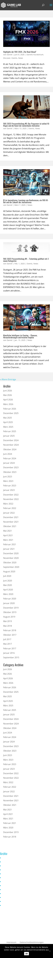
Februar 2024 (9, 458)
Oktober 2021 (9, 526)
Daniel (9, 54)
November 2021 (11, 521)
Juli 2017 (7, 639)
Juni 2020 (7, 580)
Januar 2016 (9, 653)
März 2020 (8, 594)
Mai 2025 (7, 417)
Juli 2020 (7, 576)
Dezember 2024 (11, 440)
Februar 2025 (9, 431)
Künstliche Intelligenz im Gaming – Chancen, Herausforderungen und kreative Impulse (20, 336)
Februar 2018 (9, 630)
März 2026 (8, 404)
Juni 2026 (7, 390)
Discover (7, 58)
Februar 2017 (9, 648)
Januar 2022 (9, 512)
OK (26, 954)
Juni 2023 (7, 476)
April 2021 (8, 535)
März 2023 (8, 481)
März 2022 (8, 503)
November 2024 (11, 444)
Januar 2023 (9, 490)
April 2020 (8, 589)
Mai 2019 (7, 621)
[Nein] (49, 951)
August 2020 (9, 571)
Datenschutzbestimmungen (32, 942)
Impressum (11, 942)
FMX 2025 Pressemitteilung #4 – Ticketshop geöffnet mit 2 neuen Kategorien (26, 259)
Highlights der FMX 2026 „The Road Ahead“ (19, 51)
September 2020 (11, 567)
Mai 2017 (7, 643)
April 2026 (8, 399)
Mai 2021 (7, 530)
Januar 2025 (9, 435)
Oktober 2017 (9, 634)
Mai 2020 (7, 585)
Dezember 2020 (11, 553)
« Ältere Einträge (8, 379)
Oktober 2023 (9, 472)
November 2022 (11, 499)
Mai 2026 (7, 395)
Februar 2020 (9, 598)
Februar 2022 (9, 508)
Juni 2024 (7, 454)
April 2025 (8, 422)
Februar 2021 (9, 544)
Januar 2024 (9, 463)
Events (14, 58)
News (20, 58)
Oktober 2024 (9, 449)
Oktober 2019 (9, 612)
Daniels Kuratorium (34, 54)
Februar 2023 (9, 485)
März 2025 (8, 426)
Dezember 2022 (11, 494)
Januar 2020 (9, 603)
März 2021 (8, 539)
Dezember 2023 (11, 467)
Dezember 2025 (11, 413)
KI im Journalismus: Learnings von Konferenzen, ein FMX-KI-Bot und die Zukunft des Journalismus (25, 201)
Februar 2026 (9, 408)
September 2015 (11, 657)
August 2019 (9, 616)
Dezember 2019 (11, 607)
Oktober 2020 (9, 562)
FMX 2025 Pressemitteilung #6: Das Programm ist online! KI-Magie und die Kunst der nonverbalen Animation (26, 124)
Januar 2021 (9, 548)
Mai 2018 (7, 625)
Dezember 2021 (11, 517)
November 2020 (11, 558)
